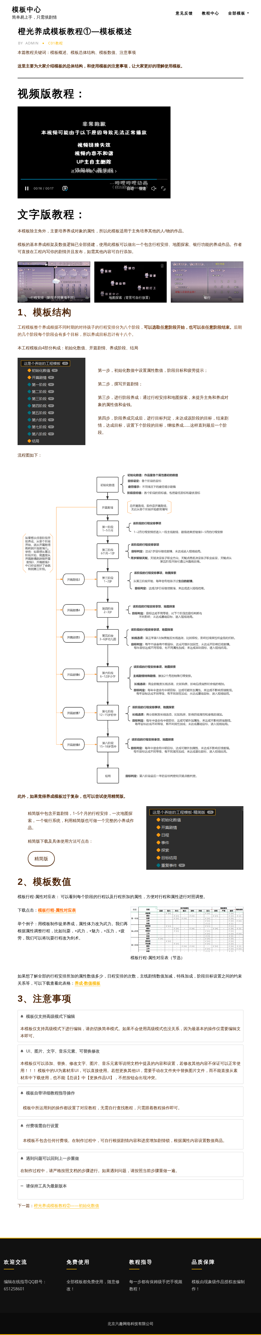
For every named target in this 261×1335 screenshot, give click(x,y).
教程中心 (210, 13)
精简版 (41, 858)
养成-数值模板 (87, 983)
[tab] (130, 1026)
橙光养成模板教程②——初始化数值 (66, 1205)
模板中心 (27, 9)
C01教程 (55, 43)
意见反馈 (184, 13)
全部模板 (237, 13)
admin (28, 43)
